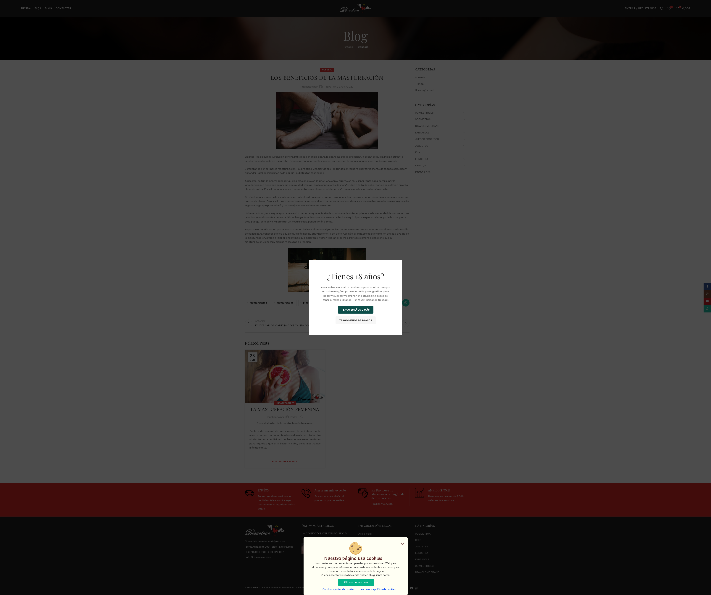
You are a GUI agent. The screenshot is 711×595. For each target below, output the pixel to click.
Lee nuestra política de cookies (378, 589)
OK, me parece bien (356, 582)
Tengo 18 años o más (355, 309)
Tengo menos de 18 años (355, 320)
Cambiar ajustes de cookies (339, 589)
